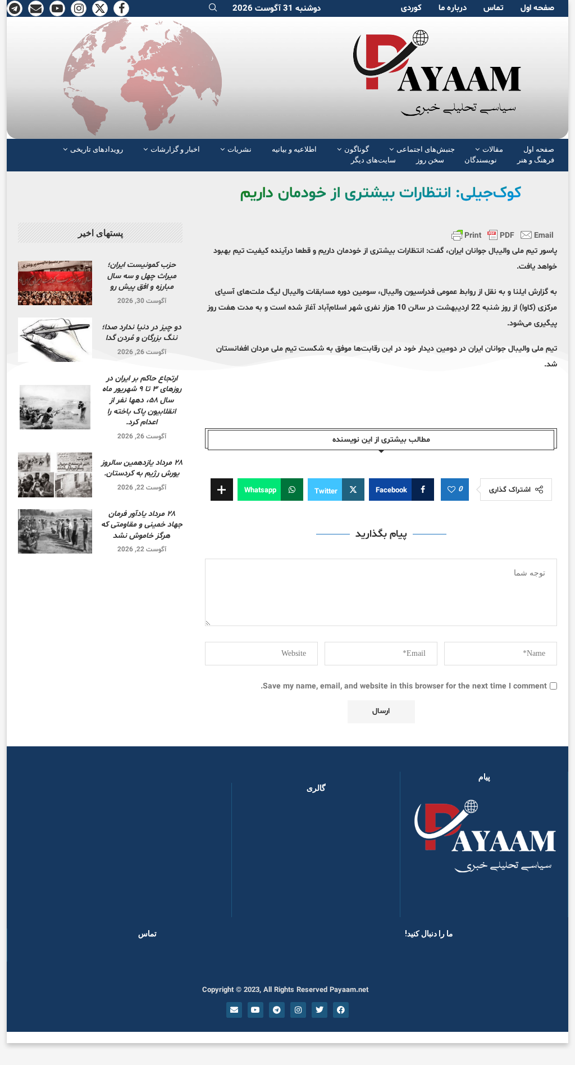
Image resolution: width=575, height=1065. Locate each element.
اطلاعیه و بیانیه (294, 149)
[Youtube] (57, 8)
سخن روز (430, 159)
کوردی (411, 8)
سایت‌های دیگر (373, 159)
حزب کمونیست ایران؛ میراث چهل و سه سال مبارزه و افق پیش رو (141, 276)
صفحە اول (537, 8)
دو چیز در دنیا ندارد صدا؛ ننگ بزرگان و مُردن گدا (141, 333)
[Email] (36, 8)
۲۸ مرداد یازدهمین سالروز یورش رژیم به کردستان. (141, 468)
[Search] (212, 8)
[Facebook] (121, 8)
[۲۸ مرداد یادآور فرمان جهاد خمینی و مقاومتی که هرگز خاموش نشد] (55, 531)
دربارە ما (453, 8)
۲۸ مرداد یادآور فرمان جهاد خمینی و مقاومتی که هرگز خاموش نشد (141, 525)
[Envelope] (234, 1010)
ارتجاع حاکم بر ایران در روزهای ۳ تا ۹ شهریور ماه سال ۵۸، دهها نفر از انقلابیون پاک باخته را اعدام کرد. (141, 400)
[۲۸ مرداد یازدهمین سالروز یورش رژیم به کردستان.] (55, 474)
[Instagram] (78, 8)
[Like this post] (451, 490)
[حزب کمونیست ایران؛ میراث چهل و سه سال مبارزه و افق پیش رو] (55, 283)
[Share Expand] (222, 489)
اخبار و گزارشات (175, 149)
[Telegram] (14, 8)
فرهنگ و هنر (535, 159)
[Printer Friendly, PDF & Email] (502, 234)
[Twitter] (100, 8)
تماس (493, 8)
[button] (258, 860)
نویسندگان (480, 159)
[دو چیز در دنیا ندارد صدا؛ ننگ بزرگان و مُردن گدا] (55, 340)
